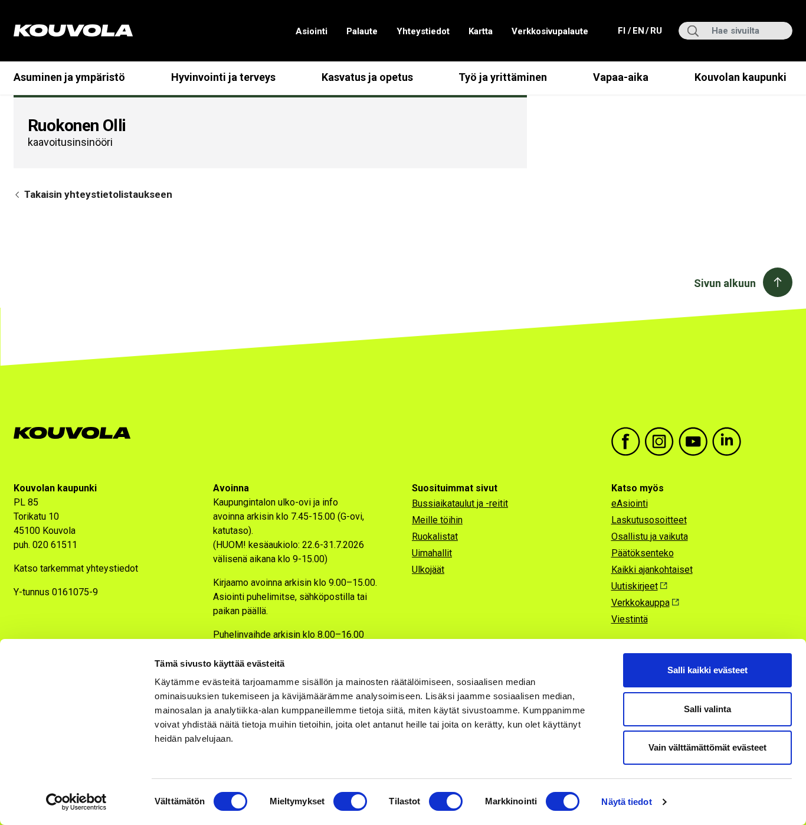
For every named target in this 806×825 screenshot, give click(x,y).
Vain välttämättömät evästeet (707, 747)
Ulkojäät (428, 569)
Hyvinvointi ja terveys (223, 77)
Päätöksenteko (642, 553)
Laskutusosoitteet (649, 520)
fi (623, 30)
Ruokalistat (435, 536)
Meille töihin (437, 520)
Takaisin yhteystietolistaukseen (97, 194)
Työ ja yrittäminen (502, 77)
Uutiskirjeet (634, 586)
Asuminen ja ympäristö (69, 77)
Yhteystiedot (423, 31)
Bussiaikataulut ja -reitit (460, 503)
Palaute (362, 31)
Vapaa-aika (620, 77)
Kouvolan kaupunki (740, 77)
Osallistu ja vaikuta (649, 536)
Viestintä (629, 619)
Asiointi (311, 31)
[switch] (350, 801)
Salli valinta (707, 709)
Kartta (480, 31)
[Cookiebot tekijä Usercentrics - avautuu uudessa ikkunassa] (76, 802)
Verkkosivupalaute (550, 31)
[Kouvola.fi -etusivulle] (77, 433)
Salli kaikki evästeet (707, 670)
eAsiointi (629, 503)
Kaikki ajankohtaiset (652, 569)
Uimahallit (432, 553)
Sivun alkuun (725, 283)
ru (655, 30)
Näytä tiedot (626, 802)
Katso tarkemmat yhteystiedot (76, 568)
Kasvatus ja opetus (367, 77)
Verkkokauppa (640, 602)
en (638, 30)
